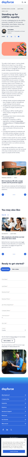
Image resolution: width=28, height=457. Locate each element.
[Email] (18, 36)
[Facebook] (7, 36)
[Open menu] (25, 2)
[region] (14, 447)
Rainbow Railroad (19, 123)
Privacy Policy (14, 337)
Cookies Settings (14, 451)
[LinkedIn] (11, 36)
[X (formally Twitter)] (11, 429)
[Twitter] (15, 36)
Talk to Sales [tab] (15, 269)
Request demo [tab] (5, 269)
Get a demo (7, 340)
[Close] (25, 440)
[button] (3, 194)
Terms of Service (13, 346)
